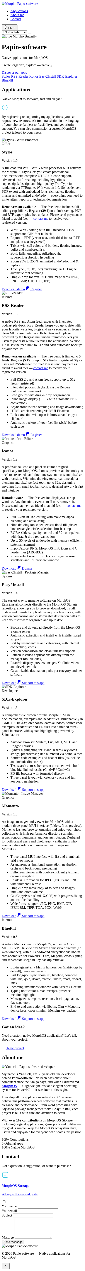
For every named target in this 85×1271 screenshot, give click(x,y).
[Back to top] (6, 1266)
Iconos (33, 76)
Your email (9, 1211)
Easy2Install (47, 76)
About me (17, 15)
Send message (12, 1242)
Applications (19, 11)
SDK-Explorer (67, 76)
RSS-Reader (19, 76)
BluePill (7, 80)
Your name (9, 1206)
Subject (7, 1215)
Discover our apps (14, 72)
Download (9, 568)
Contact (15, 19)
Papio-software (27, 3)
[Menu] (29, 33)
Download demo (13, 289)
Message (8, 1237)
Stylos (6, 76)
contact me (40, 218)
